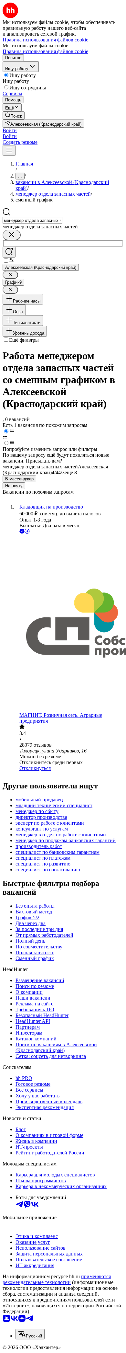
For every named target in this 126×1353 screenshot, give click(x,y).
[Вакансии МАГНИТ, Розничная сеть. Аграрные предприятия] (69, 623)
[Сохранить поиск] (9, 252)
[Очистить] (12, 235)
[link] (14, 115)
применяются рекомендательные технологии (57, 1279)
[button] (10, 130)
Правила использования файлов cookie (45, 51)
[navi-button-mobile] (9, 150)
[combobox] (32, 220)
